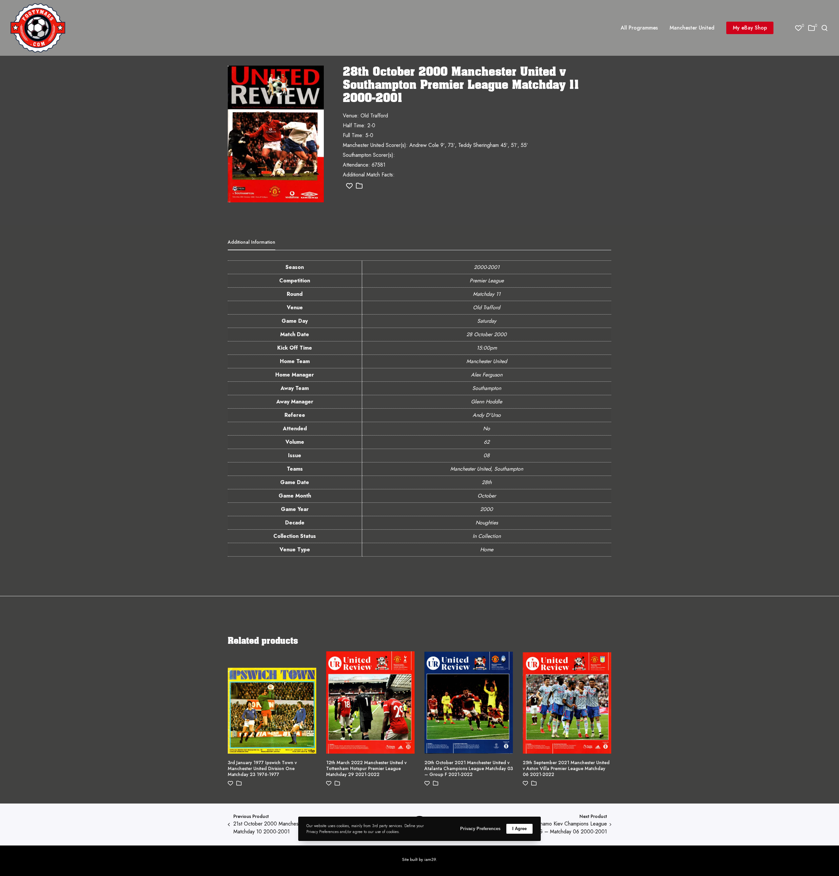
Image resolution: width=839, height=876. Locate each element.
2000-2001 (486, 267)
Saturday (486, 321)
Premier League (487, 280)
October (487, 495)
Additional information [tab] (251, 242)
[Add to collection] (359, 186)
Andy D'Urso (487, 415)
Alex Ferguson (486, 374)
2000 (486, 509)
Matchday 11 (486, 294)
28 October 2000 (486, 334)
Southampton (486, 388)
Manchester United (486, 361)
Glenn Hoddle (486, 401)
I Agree (519, 828)
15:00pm (487, 348)
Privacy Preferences (480, 828)
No (486, 428)
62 (487, 442)
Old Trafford (486, 307)
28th (487, 482)
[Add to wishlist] (349, 186)
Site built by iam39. (419, 859)
